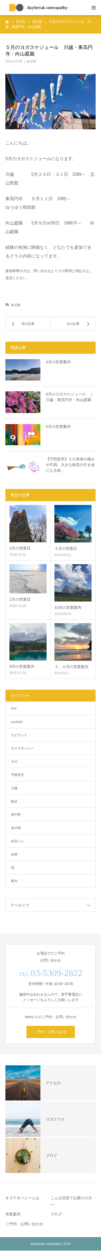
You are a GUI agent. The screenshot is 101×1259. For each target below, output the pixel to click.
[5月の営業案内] (22, 434)
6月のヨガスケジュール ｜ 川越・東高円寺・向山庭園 (71, 397)
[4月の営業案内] (22, 370)
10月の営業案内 (67, 607)
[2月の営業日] (28, 578)
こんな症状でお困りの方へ (71, 1201)
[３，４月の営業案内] (73, 642)
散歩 (14, 801)
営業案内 (12, 1214)
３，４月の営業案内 (71, 667)
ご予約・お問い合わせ (50, 1032)
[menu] (93, 7)
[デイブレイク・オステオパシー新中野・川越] (39, 7)
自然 (14, 854)
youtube (17, 722)
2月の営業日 (19, 599)
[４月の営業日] (73, 524)
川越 (14, 788)
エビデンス (19, 735)
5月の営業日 (19, 548)
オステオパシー (22, 748)
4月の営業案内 (58, 362)
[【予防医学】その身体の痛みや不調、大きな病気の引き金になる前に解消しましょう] (22, 467)
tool (13, 708)
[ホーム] (7, 21)
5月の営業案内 (58, 426)
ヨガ (14, 762)
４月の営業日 (65, 548)
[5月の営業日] (28, 523)
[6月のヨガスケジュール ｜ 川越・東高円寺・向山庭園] (22, 402)
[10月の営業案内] (73, 583)
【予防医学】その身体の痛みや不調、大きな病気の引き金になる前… (70, 464)
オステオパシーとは (22, 1198)
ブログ (56, 1214)
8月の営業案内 (21, 666)
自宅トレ (17, 841)
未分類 (31, 61)
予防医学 (17, 775)
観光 (14, 881)
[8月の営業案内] (28, 641)
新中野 (16, 815)
